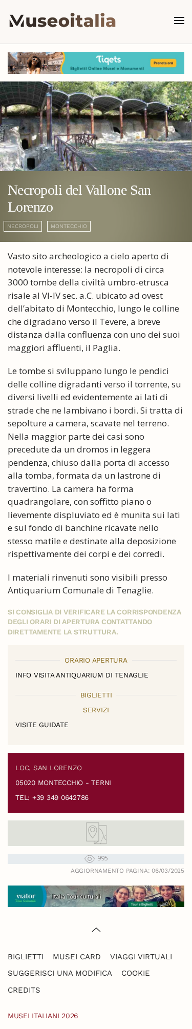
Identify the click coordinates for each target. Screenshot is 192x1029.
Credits (24, 990)
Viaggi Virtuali (141, 956)
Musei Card (77, 956)
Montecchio (69, 226)
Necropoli (22, 226)
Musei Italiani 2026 (43, 1016)
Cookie (135, 973)
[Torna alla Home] (62, 20)
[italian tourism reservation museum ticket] (96, 63)
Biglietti (26, 956)
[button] (179, 20)
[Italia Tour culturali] (96, 895)
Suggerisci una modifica (60, 973)
